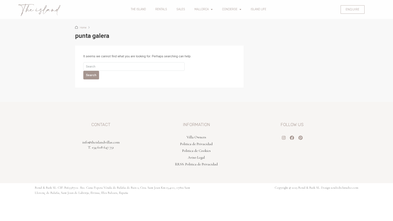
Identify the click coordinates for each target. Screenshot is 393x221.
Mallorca (201, 9)
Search (91, 75)
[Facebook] (292, 138)
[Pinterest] (300, 138)
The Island (138, 9)
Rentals (161, 9)
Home (83, 27)
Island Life (258, 9)
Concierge (229, 9)
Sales (180, 9)
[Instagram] (283, 138)
